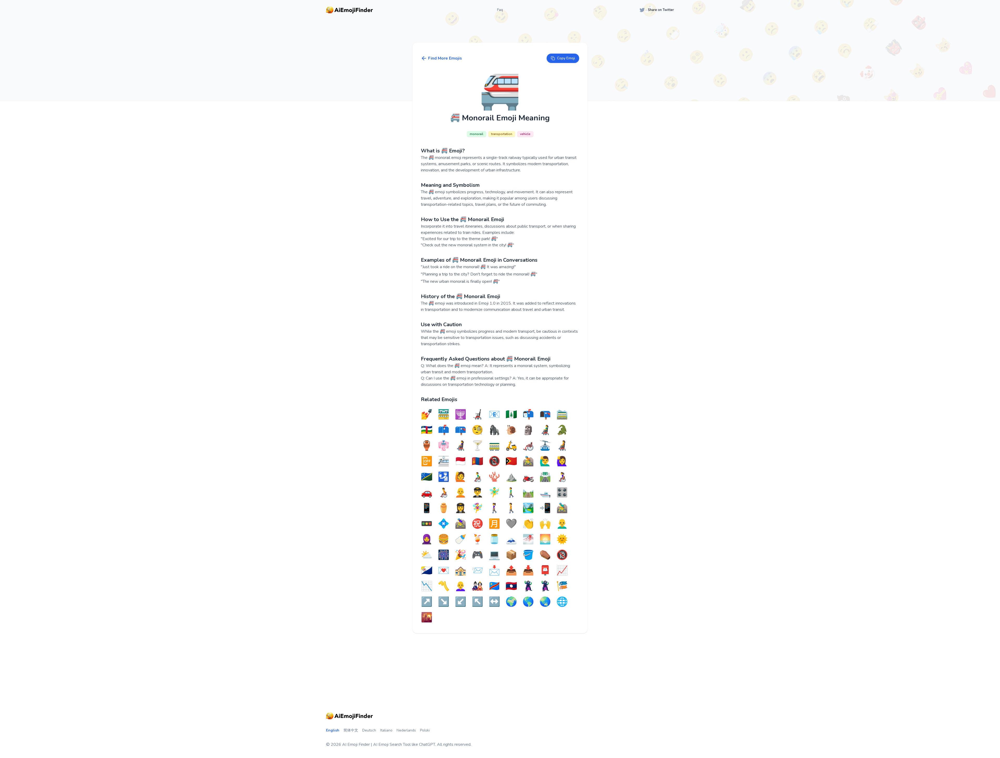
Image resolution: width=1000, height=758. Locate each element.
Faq (500, 9)
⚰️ (545, 555)
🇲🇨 (460, 461)
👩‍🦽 (562, 477)
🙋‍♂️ (545, 461)
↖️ (477, 602)
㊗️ (477, 524)
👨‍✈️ (477, 492)
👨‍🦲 (562, 524)
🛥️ (545, 492)
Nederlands (406, 730)
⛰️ (511, 477)
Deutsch (369, 730)
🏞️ (528, 508)
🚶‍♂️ (511, 492)
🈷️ (494, 524)
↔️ (494, 602)
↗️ (427, 602)
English (332, 730)
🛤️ (528, 492)
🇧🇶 (427, 571)
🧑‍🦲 (460, 492)
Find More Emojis (445, 58)
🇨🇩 (494, 586)
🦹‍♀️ (545, 586)
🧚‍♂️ (494, 492)
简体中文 (350, 730)
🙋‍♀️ (562, 461)
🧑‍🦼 (562, 446)
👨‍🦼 (545, 430)
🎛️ (562, 492)
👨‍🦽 (477, 477)
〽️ (443, 586)
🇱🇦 (511, 586)
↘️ (443, 602)
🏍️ (528, 477)
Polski (425, 730)
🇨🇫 (427, 430)
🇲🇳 (477, 461)
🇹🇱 (511, 461)
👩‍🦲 (460, 586)
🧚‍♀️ (477, 508)
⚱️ (443, 508)
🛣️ (545, 477)
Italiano (386, 730)
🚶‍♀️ (494, 508)
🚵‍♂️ (562, 508)
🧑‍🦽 (443, 492)
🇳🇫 (511, 414)
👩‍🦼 (460, 446)
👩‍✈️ (460, 508)
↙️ (460, 602)
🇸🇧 (427, 477)
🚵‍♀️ (460, 524)
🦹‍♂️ (528, 586)
